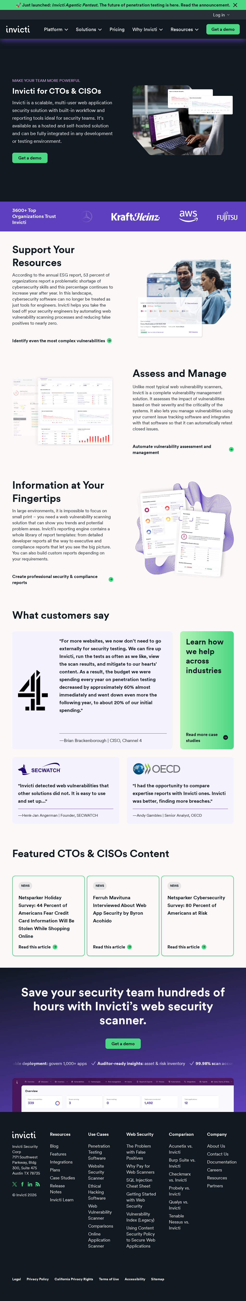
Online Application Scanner (99, 1239)
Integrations (61, 1161)
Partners (215, 1185)
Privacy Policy (38, 1279)
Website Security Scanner (96, 1172)
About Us (216, 1146)
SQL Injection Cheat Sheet (139, 1183)
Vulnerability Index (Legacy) (140, 1216)
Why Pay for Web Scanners (140, 1169)
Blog (54, 1146)
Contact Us (217, 1153)
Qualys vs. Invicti (178, 1204)
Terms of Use (109, 1279)
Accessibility (135, 1279)
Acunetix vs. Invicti (180, 1149)
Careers (214, 1169)
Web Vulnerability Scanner (100, 1212)
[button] (221, 15)
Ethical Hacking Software (97, 1192)
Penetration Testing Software (99, 1152)
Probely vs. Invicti (179, 1190)
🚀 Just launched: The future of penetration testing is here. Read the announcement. (123, 4)
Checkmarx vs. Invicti (180, 1177)
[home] (18, 29)
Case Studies (62, 1177)
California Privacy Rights (74, 1279)
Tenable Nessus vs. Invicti (179, 1221)
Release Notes (57, 1188)
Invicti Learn (62, 1199)
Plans (55, 1169)
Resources (217, 1177)
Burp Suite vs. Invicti (182, 1163)
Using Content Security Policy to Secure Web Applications (140, 1236)
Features (58, 1153)
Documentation (222, 1161)
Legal (16, 1279)
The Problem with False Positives (138, 1152)
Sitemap (157, 1279)
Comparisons (100, 1226)
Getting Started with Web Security (141, 1200)
